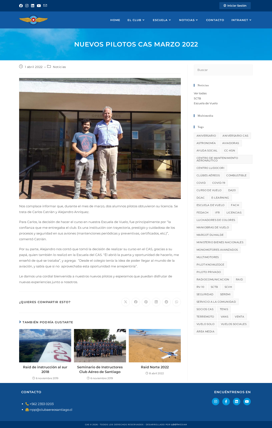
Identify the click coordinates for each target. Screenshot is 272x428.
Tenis (224, 309)
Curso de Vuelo (209, 190)
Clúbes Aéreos (208, 175)
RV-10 (200, 286)
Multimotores (208, 257)
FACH (235, 205)
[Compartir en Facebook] (136, 302)
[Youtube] (247, 401)
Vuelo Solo (205, 324)
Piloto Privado (209, 272)
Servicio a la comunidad (216, 301)
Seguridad (205, 294)
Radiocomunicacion (213, 279)
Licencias (234, 212)
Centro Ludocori (210, 168)
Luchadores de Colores (216, 220)
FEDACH (202, 212)
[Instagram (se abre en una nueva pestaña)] (27, 6)
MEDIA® (179, 424)
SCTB (197, 98)
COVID (201, 182)
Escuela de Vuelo (206, 103)
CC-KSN (229, 150)
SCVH (228, 286)
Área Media (205, 331)
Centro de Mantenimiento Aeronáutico (217, 159)
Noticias (59, 67)
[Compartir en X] (125, 302)
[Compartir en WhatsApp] (176, 302)
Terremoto (205, 316)
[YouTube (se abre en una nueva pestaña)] (38, 6)
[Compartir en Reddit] (166, 302)
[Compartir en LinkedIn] (156, 302)
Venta (239, 316)
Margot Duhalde (210, 234)
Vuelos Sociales (233, 324)
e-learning (220, 197)
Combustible (236, 175)
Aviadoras (230, 143)
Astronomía (206, 143)
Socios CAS (205, 309)
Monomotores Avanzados (217, 249)
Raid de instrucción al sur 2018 (45, 369)
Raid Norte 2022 (155, 367)
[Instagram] (215, 401)
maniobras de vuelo (213, 227)
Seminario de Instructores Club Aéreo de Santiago (100, 369)
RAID (239, 279)
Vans (224, 316)
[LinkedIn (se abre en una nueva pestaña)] (32, 6)
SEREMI (225, 294)
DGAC (201, 197)
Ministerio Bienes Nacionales (220, 242)
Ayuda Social (207, 150)
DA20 (232, 190)
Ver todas (200, 93)
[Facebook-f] (226, 401)
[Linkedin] (236, 401)
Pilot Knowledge (210, 264)
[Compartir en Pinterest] (146, 302)
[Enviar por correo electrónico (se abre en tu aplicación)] (45, 6)
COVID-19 (218, 182)
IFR (217, 212)
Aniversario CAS (235, 135)
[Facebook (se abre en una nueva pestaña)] (21, 6)
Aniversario (206, 135)
